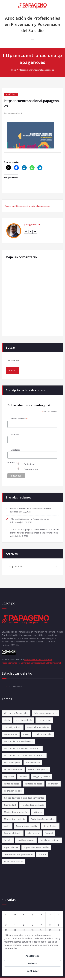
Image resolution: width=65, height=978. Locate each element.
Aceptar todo (33, 955)
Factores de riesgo (33, 783)
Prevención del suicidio (27, 826)
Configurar (32, 971)
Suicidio (7, 840)
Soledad (49, 833)
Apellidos (15, 450)
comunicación (44, 720)
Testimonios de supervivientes (18, 854)
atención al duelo (24, 720)
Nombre (15, 434)
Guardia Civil (10, 804)
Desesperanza (10, 734)
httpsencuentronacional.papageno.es (36, 69)
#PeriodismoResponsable (16, 713)
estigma (23, 776)
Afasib (7, 720)
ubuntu (42, 854)
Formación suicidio (13, 790)
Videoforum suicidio (13, 861)
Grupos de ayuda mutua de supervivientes (24, 797)
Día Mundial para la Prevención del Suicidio (24, 755)
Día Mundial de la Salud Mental (18, 741)
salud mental (33, 833)
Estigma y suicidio (41, 776)
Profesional (29, 464)
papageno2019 (15, 113)
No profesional (31, 469)
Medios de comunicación (15, 812)
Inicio (13, 69)
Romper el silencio (12, 833)
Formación (53, 783)
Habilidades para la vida (33, 804)
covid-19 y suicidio (12, 727)
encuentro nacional (13, 769)
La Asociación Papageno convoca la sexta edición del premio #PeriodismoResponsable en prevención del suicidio (34, 532)
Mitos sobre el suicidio (14, 819)
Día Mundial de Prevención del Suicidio (22, 748)
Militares (37, 812)
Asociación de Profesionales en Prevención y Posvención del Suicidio (32, 24)
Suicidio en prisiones (49, 840)
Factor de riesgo (11, 783)
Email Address (19, 418)
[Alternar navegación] (32, 41)
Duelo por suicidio (43, 734)
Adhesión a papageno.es (45, 713)
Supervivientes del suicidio (36, 847)
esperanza (9, 776)
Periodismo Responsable (42, 819)
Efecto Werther (33, 762)
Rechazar (32, 963)
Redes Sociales (50, 826)
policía (7, 826)
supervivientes (11, 847)
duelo (26, 734)
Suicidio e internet (25, 840)
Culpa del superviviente (38, 727)
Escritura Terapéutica (38, 769)
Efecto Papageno (12, 762)
